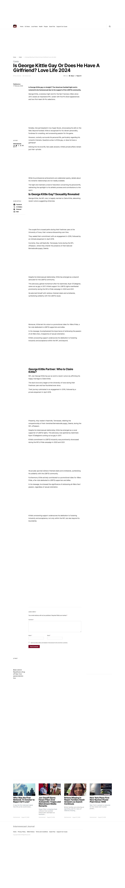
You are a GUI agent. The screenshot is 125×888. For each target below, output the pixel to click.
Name (30, 635)
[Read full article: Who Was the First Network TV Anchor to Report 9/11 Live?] (24, 800)
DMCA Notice (30, 831)
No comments (18, 75)
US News (27, 26)
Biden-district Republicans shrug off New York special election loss (19, 674)
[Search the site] (109, 26)
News (15, 794)
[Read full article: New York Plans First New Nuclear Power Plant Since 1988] (101, 800)
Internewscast (17, 143)
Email (49, 635)
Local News (34, 26)
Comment (31, 619)
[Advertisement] (62, 12)
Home (21, 26)
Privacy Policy (22, 831)
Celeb (20, 57)
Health (41, 26)
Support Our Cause (61, 26)
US (40, 794)
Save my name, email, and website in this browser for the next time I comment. (49, 642)
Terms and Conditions (42, 831)
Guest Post (52, 26)
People (46, 26)
